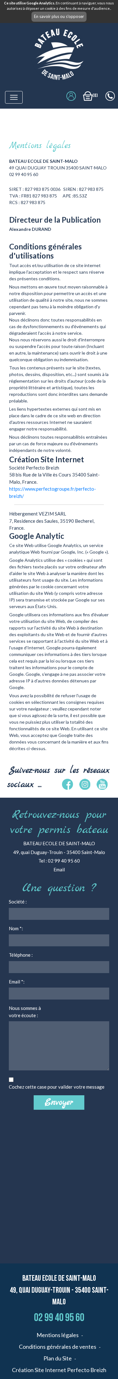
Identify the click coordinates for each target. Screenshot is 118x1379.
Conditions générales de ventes (57, 1346)
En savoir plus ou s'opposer (59, 16)
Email (59, 869)
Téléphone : (21, 955)
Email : (17, 981)
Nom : (16, 928)
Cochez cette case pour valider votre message (56, 1087)
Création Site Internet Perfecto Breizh (59, 1369)
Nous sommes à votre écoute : (25, 1011)
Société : (18, 901)
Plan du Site (57, 1358)
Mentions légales (58, 1334)
